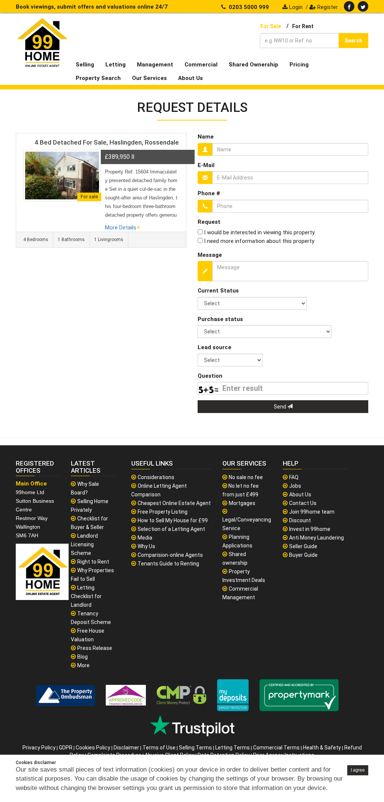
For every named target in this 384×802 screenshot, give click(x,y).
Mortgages (242, 503)
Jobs (295, 486)
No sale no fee (246, 477)
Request (209, 222)
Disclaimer (126, 748)
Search (353, 41)
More (83, 665)
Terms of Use (159, 748)
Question (210, 375)
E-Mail (206, 165)
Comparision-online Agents (170, 555)
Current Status (218, 290)
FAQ (293, 477)
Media (145, 538)
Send (280, 407)
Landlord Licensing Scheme (84, 544)
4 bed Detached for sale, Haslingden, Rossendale (106, 142)
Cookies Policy (93, 748)
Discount (300, 520)
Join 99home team (311, 512)
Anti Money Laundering (316, 538)
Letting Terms (232, 748)
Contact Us (302, 503)
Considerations (156, 477)
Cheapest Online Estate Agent (174, 503)
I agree (358, 770)
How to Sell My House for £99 (173, 520)
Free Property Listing (163, 512)
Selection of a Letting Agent (171, 529)
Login (295, 7)
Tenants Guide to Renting (168, 564)
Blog (82, 657)
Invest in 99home (309, 529)
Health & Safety (322, 748)
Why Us (146, 546)
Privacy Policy (39, 748)
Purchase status (220, 319)
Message (210, 255)
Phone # (209, 193)
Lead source (214, 347)
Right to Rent (93, 562)
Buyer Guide (303, 555)
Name (206, 136)
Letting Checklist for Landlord (86, 596)
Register (327, 7)
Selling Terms (195, 748)
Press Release (94, 648)
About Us (300, 494)
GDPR (65, 748)
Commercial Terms (276, 748)
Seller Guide (303, 546)
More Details (121, 227)
